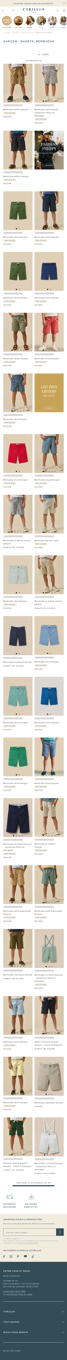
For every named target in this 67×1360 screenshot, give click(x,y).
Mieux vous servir (15, 1332)
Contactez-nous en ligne (19, 1294)
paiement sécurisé (9, 1205)
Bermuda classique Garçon (17, 662)
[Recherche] (13, 10)
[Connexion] (57, 10)
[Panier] (64, 10)
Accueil (6, 33)
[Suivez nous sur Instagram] (11, 1256)
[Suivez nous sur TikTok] (33, 1256)
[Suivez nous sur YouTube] (25, 1256)
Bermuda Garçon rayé (46, 540)
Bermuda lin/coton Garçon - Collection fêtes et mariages (17, 847)
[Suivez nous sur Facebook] (4, 1256)
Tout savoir (11, 1322)
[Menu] (3, 10)
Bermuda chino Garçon (15, 237)
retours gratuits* (31, 1205)
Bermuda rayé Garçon (15, 419)
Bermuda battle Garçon (16, 109)
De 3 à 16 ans (27, 33)
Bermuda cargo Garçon (15, 358)
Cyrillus (9, 1311)
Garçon (16, 33)
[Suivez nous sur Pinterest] (18, 1256)
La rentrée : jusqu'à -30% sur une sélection (33, 3)
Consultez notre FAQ (14, 1291)
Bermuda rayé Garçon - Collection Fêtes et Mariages (47, 112)
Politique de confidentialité (27, 1243)
